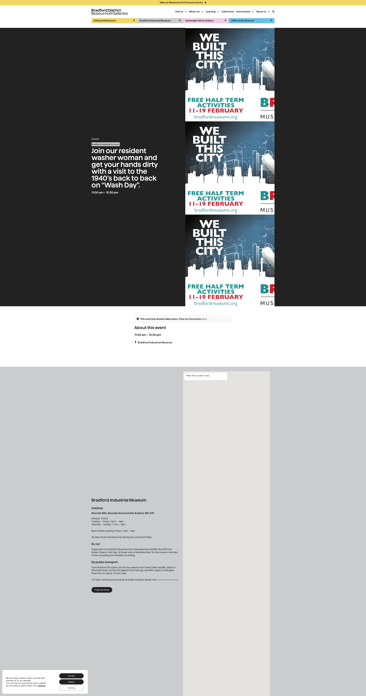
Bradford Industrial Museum (155, 20)
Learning (210, 11)
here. (204, 319)
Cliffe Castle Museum (242, 20)
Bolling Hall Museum (105, 20)
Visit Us (179, 11)
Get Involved (243, 11)
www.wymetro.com (167, 580)
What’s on (194, 11)
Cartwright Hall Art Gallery (199, 20)
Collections (227, 11)
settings (41, 685)
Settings (71, 688)
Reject (71, 682)
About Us (261, 11)
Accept (71, 676)
